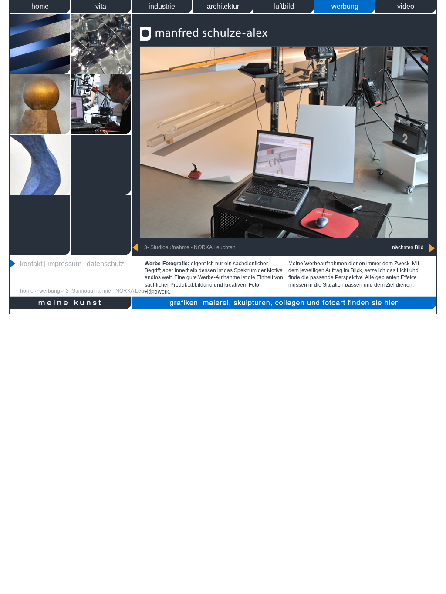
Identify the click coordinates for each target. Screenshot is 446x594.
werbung (344, 6)
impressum (64, 263)
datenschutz (105, 263)
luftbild (284, 6)
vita (100, 6)
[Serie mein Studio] (101, 132)
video (405, 6)
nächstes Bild (408, 247)
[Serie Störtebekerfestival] (40, 132)
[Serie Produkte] (101, 71)
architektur (223, 6)
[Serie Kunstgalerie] (40, 192)
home (40, 6)
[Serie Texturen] (40, 71)
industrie (162, 6)
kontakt (31, 263)
